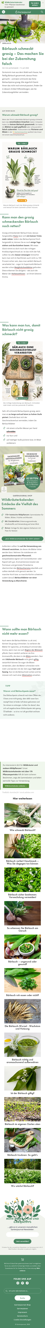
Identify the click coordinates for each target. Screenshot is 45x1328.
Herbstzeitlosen (18, 273)
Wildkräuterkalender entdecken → (16, 786)
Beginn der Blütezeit (34, 650)
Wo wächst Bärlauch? (22, 1186)
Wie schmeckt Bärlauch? (22, 830)
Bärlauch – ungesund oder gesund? (22, 963)
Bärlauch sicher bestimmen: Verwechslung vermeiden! (22, 896)
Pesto (15, 236)
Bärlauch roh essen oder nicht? (22, 995)
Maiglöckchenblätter (23, 267)
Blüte (28, 656)
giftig (36, 659)
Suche (22, 1298)
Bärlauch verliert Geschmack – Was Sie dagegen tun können (22, 862)
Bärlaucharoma (24, 568)
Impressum (22, 1312)
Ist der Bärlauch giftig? (22, 1093)
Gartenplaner (22, 1308)
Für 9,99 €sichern (35, 4)
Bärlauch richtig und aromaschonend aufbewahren (22, 1061)
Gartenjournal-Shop (22, 1305)
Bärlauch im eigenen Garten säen (22, 1124)
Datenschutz (22, 1316)
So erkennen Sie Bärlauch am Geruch (22, 929)
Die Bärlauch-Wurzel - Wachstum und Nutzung (22, 1027)
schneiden (11, 431)
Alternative (27, 675)
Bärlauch (24, 114)
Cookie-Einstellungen (22, 1320)
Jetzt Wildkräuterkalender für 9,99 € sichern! (22, 539)
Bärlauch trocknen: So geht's (22, 1155)
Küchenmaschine (21, 132)
